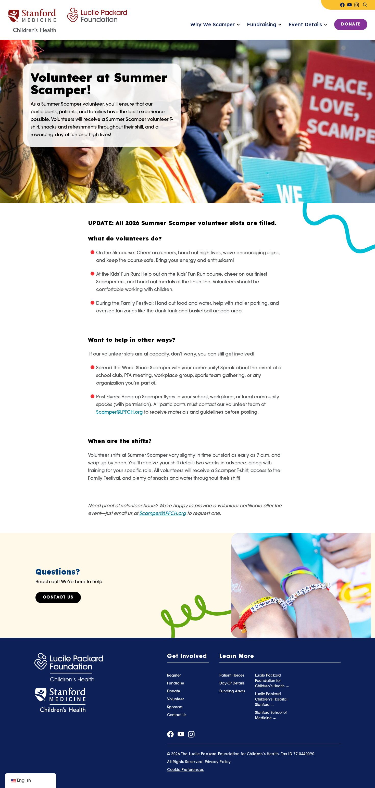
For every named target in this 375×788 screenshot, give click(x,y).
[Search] (365, 5)
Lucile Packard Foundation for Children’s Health (270, 681)
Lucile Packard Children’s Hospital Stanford (271, 699)
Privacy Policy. (218, 762)
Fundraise (175, 683)
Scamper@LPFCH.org (162, 514)
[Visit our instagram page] (356, 5)
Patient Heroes (231, 676)
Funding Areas (232, 691)
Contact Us (58, 597)
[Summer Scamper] (67, 20)
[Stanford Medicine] (59, 700)
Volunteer (175, 699)
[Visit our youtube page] (349, 5)
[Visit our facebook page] (342, 5)
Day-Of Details (231, 683)
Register (174, 676)
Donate (350, 24)
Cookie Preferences (185, 770)
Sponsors (174, 707)
